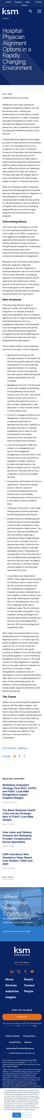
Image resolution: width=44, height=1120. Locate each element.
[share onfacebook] (25, 971)
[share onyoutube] (32, 971)
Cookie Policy (15, 1042)
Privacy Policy (19, 1104)
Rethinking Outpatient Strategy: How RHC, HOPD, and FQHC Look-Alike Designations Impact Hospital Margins (19, 791)
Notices (27, 1042)
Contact (38, 2)
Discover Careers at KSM (16, 931)
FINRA (28, 1062)
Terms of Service (26, 1026)
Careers (29, 985)
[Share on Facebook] (20, 756)
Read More (8, 877)
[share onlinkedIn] (11, 971)
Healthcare (22, 748)
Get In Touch (22, 962)
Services (11, 985)
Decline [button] (27, 1115)
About (9, 979)
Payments (18, 2)
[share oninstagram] (18, 971)
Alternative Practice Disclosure (20, 1048)
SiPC (32, 1062)
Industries (12, 991)
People (28, 991)
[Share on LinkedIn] (15, 756)
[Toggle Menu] (39, 11)
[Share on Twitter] (25, 756)
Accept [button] (16, 1115)
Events (8, 2)
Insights (5, 18)
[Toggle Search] (30, 11)
